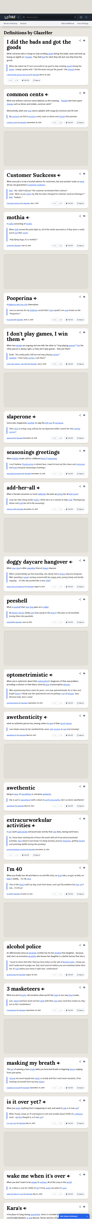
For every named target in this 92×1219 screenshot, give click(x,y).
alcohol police (12, 975)
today (36, 499)
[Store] (81, 17)
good (62, 723)
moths (29, 223)
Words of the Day (10, 23)
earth (47, 799)
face (71, 995)
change (10, 104)
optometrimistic (13, 703)
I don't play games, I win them (17, 364)
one (54, 831)
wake (48, 1188)
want (18, 1108)
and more (73, 494)
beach (53, 612)
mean (28, 193)
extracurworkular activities (16, 849)
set (63, 693)
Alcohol (66, 962)
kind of (44, 458)
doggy (45, 568)
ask (64, 1108)
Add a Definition (67, 23)
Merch (37, 80)
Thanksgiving (28, 464)
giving (60, 494)
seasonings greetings (14, 473)
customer (32, 184)
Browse (23, 23)
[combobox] (49, 17)
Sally (16, 229)
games (72, 345)
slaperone (10, 438)
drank (12, 1078)
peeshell (10, 622)
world (69, 1182)
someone (59, 422)
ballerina (12, 304)
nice (29, 878)
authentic (47, 794)
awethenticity (12, 735)
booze (72, 1069)
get (16, 232)
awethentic (11, 806)
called (46, 607)
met (51, 729)
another (30, 422)
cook (70, 499)
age (77, 884)
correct (12, 432)
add (21, 503)
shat (51, 310)
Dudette (12, 357)
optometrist (43, 681)
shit (26, 304)
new (56, 1000)
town (56, 995)
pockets (15, 116)
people (65, 100)
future (17, 693)
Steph (16, 1000)
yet (76, 1108)
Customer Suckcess (14, 203)
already (71, 69)
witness (43, 1182)
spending (31, 568)
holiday (15, 458)
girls (24, 995)
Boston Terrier (18, 612)
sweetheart (26, 799)
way (47, 684)
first (20, 1117)
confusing (78, 1113)
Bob (11, 190)
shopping (67, 840)
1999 (48, 580)
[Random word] (74, 17)
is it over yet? (12, 1123)
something (26, 794)
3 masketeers (12, 1010)
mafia (10, 223)
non (10, 831)
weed (50, 53)
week (11, 69)
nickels (62, 116)
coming (77, 428)
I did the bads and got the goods (18, 75)
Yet (78, 345)
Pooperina (10, 320)
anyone (57, 729)
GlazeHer (36, 75)
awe (51, 723)
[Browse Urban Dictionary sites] (12, 17)
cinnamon (80, 464)
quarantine (35, 1214)
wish (15, 467)
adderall (41, 494)
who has (20, 304)
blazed (82, 840)
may (29, 110)
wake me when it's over (15, 1194)
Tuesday (28, 57)
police (72, 962)
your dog (16, 568)
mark (25, 232)
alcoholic (33, 952)
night (42, 1000)
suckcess (41, 184)
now (66, 310)
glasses (66, 684)
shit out (48, 422)
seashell (17, 607)
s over (63, 1188)
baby (9, 878)
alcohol (58, 952)
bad (43, 57)
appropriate (22, 831)
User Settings (82, 23)
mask (32, 1069)
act (12, 1069)
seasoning (52, 458)
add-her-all (11, 509)
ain (81, 884)
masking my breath (13, 1088)
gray (60, 875)
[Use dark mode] (86, 17)
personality (55, 799)
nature (69, 723)
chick (16, 428)
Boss (20, 840)
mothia (9, 245)
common (32, 116)
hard (82, 181)
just (32, 612)
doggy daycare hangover (16, 586)
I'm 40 (9, 894)
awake (34, 1182)
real (64, 729)
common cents (12, 122)
